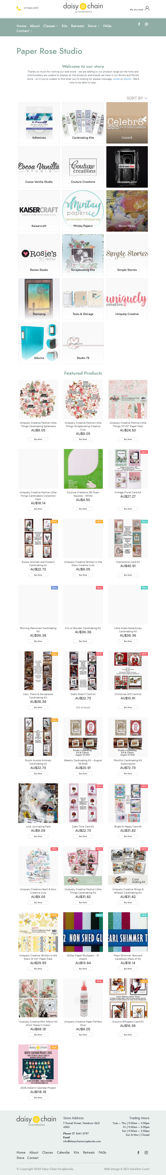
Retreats (77, 26)
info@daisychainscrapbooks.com (82, 1141)
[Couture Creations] (83, 161)
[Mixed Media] (127, 205)
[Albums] (39, 337)
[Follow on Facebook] (139, 24)
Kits (64, 26)
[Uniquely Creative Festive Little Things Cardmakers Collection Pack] (38, 469)
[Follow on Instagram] (146, 24)
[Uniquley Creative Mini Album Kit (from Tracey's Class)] (38, 998)
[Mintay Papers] (83, 205)
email (116, 78)
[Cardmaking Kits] (83, 117)
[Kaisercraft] (39, 205)
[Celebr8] (127, 117)
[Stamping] (39, 293)
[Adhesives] (39, 117)
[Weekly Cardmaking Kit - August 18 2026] (83, 737)
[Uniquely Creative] (127, 293)
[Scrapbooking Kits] (83, 249)
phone (127, 78)
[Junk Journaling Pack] (38, 803)
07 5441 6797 (31, 8)
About (35, 26)
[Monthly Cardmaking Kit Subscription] (128, 737)
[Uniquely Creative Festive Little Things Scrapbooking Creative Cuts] (83, 399)
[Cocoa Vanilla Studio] (39, 161)
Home (21, 26)
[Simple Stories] (127, 249)
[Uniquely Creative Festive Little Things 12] (128, 399)
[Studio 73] (83, 337)
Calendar (63, 1152)
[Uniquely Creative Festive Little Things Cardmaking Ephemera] (38, 399)
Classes (49, 26)
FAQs (107, 26)
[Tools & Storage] (83, 293)
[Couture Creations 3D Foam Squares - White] (83, 469)
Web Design (112, 1169)
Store (92, 26)
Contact (23, 31)
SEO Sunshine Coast (136, 1169)
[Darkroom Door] (127, 161)
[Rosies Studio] (39, 249)
